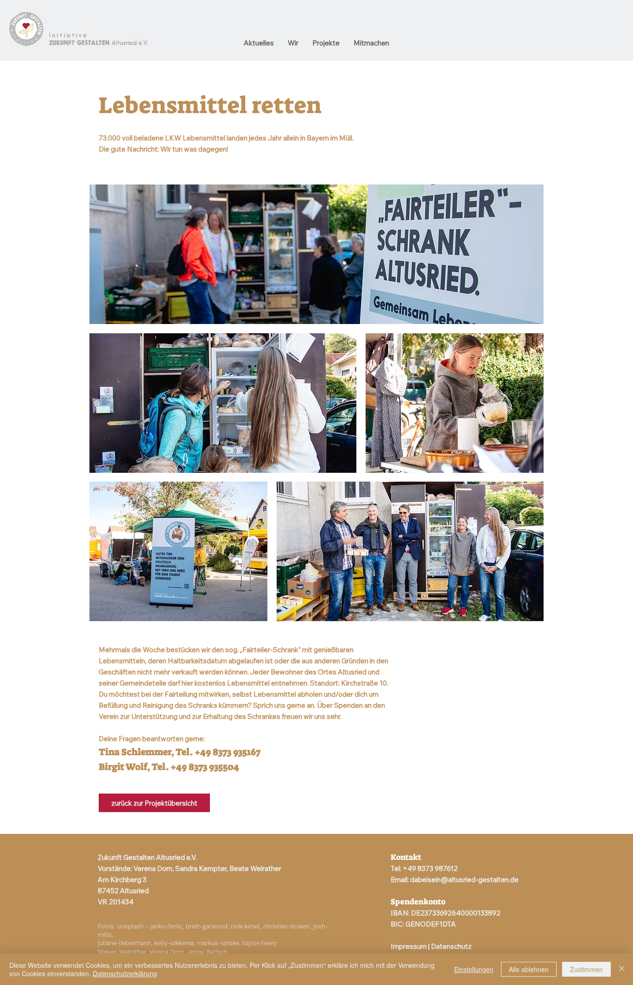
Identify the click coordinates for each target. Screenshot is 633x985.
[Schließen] (621, 969)
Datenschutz (451, 946)
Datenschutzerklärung (125, 973)
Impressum (409, 946)
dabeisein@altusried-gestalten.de (464, 879)
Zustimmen (586, 969)
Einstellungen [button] (474, 969)
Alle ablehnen (529, 969)
